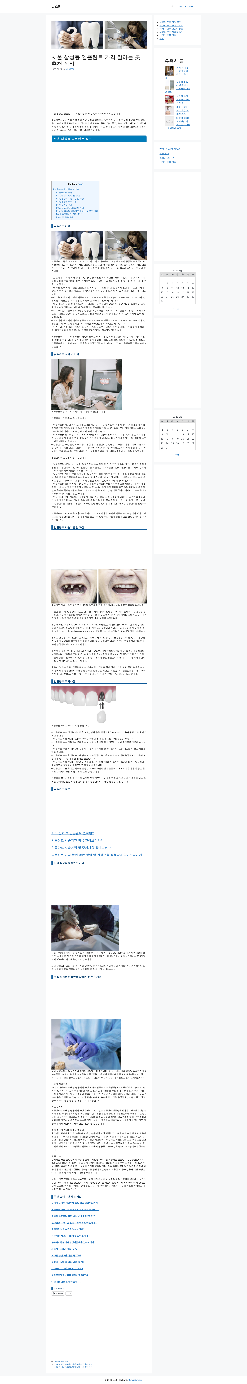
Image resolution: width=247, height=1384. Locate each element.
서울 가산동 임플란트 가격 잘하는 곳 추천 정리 (73, 1367)
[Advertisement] (99, 93)
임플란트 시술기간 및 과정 (70, 198)
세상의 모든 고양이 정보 (171, 28)
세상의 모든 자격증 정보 (171, 32)
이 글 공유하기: (64, 217)
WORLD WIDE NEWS (170, 149)
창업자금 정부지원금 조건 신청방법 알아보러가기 (75, 1209)
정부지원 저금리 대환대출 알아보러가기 (70, 1235)
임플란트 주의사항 (66, 201)
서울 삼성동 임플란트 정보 (66, 189)
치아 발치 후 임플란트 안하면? (72, 833)
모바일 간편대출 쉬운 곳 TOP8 (66, 1255)
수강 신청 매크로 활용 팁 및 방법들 (182, 110)
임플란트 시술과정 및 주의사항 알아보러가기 (82, 847)
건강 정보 (164, 153)
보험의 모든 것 (167, 158)
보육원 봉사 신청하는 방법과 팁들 (183, 99)
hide (80, 184)
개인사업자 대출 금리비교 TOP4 (67, 1268)
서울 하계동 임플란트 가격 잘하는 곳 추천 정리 (73, 1364)
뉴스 (162, 38)
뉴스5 (55, 6)
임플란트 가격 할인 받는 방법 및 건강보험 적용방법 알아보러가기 (96, 855)
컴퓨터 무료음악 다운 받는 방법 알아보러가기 (73, 1216)
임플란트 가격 (64, 192)
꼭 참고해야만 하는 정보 (69, 214)
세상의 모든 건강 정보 (170, 22)
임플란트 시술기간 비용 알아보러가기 (77, 840)
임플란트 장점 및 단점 (68, 195)
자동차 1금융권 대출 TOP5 (64, 1249)
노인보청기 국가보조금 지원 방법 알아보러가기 (74, 1222)
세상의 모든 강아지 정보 (171, 25)
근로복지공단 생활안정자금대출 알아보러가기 (73, 1242)
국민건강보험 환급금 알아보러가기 (68, 1229)
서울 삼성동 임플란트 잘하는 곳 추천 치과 (77, 211)
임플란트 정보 (64, 205)
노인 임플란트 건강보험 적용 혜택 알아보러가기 (74, 1203)
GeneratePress (135, 1380)
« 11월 (176, 308)
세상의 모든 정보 (185, 6)
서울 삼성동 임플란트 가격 (70, 208)
